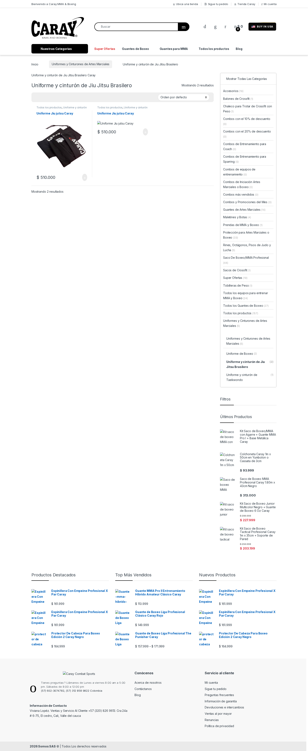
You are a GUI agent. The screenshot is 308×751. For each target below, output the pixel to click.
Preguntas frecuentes (219, 695)
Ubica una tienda (187, 4)
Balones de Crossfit (238, 98)
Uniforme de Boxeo (241, 353)
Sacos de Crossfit (237, 270)
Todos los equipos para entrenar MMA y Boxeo (245, 295)
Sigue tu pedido (218, 4)
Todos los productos (214, 49)
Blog (239, 49)
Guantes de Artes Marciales (244, 209)
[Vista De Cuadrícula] (37, 97)
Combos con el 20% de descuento (247, 134)
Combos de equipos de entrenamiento (239, 172)
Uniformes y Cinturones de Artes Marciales (80, 64)
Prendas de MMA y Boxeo (242, 225)
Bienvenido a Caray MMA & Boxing (53, 4)
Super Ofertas (104, 49)
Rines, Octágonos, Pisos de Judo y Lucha (247, 247)
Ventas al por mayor (218, 713)
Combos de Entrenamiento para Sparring (244, 159)
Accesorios (233, 91)
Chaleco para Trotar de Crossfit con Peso (247, 108)
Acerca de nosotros (148, 682)
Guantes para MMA (174, 49)
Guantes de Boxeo (135, 49)
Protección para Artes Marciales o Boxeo (246, 235)
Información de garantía (221, 701)
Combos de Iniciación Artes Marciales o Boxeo (241, 184)
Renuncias (212, 720)
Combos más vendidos (240, 194)
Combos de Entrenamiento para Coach (244, 146)
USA (265, 26)
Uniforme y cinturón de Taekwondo (249, 377)
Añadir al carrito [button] (83, 177)
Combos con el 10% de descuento (246, 121)
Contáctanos (143, 689)
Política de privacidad (219, 726)
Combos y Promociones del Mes (247, 202)
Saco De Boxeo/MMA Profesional (246, 260)
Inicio (34, 64)
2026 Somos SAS (43, 746)
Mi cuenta (270, 4)
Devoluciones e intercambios (224, 707)
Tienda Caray (246, 4)
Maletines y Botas (237, 217)
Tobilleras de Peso (237, 285)
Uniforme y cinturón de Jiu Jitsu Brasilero (249, 364)
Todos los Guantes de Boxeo (246, 305)
